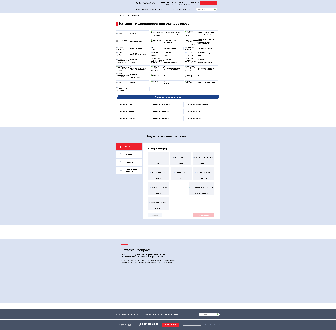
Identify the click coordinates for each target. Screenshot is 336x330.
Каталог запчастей (149, 9)
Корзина (176, 314)
